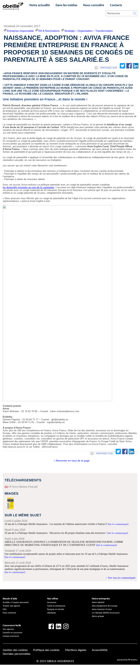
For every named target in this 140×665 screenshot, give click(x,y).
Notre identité (98, 602)
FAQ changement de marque (104, 606)
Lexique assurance (11, 636)
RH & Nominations (49, 30)
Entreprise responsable (20, 30)
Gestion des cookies (15, 650)
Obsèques (51, 613)
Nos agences (8, 629)
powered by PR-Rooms (127, 660)
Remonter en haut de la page (73, 460)
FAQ (4, 609)
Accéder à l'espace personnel (16, 602)
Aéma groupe (98, 616)
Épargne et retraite (55, 609)
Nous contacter (9, 613)
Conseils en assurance (12, 633)
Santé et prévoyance (56, 606)
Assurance (51, 602)
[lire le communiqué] (118, 524)
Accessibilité (99, 650)
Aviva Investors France (102, 609)
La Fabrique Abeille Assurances (106, 613)
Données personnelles (16, 654)
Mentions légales (75, 650)
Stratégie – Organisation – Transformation (88, 30)
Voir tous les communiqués (121, 577)
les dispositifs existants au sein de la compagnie (28, 187)
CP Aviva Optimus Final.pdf (23, 486)
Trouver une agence (11, 606)
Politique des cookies (46, 650)
